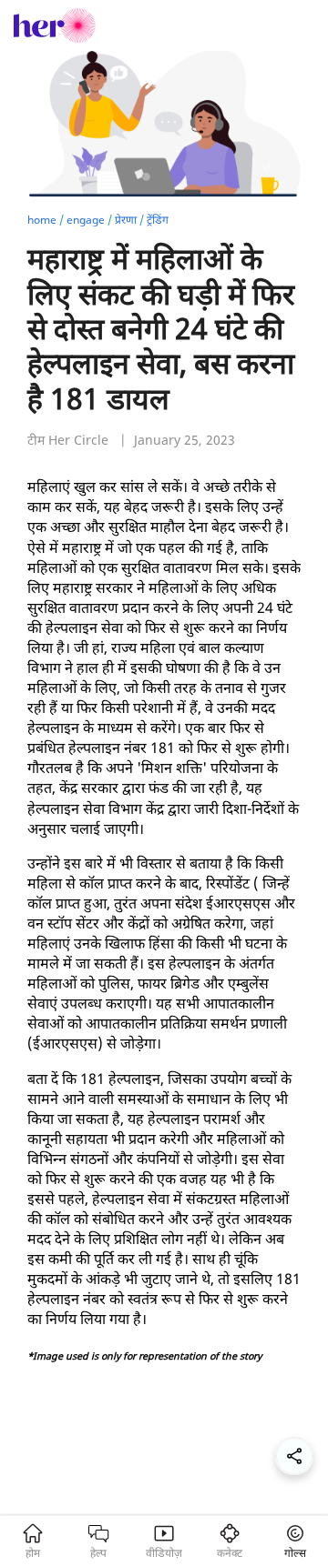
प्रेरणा (126, 219)
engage (86, 219)
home (41, 219)
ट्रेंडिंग (158, 219)
